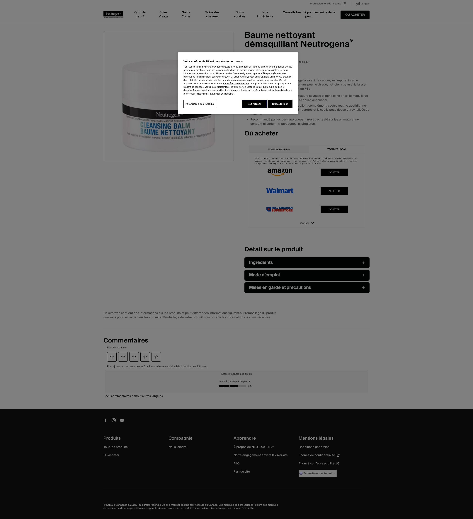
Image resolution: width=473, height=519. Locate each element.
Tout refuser (254, 104)
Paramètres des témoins (200, 104)
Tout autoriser (280, 104)
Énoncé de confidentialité (236, 83)
